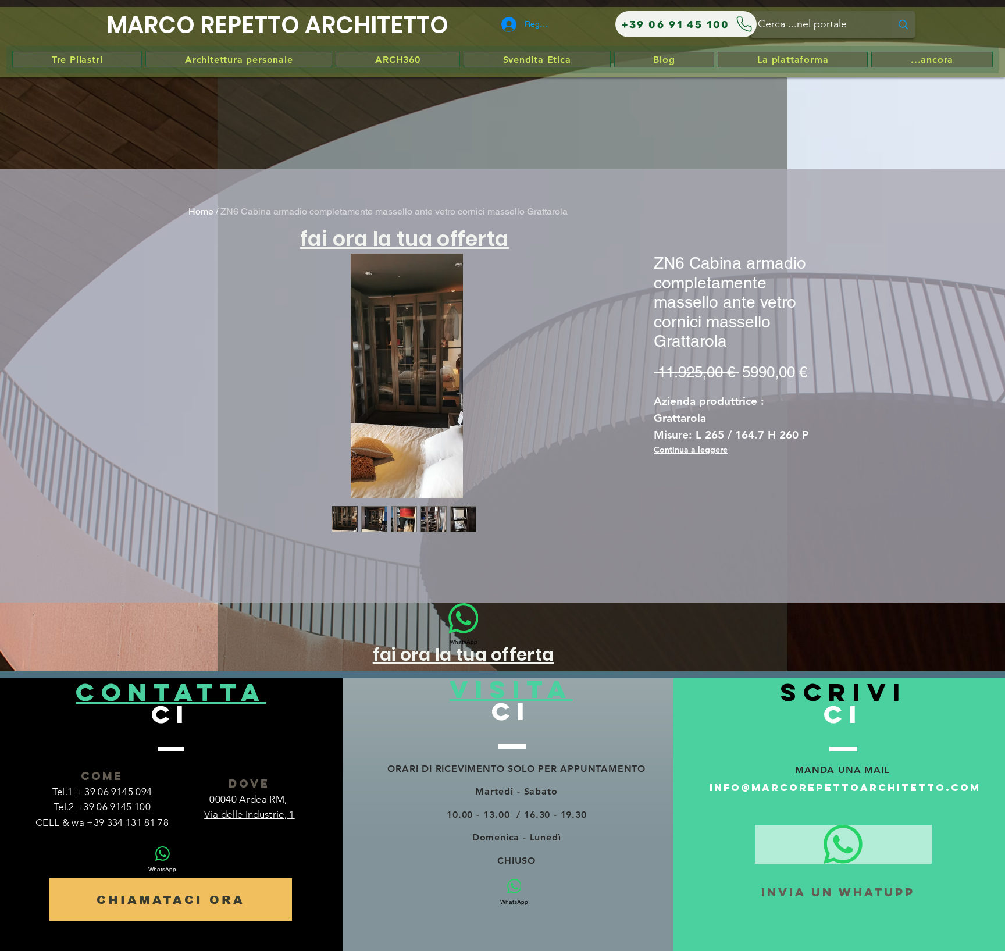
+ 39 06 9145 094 (114, 791)
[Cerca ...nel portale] (903, 24)
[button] (404, 237)
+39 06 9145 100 (114, 807)
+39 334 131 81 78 (128, 822)
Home (200, 211)
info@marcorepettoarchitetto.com (845, 787)
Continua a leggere (691, 449)
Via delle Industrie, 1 (249, 814)
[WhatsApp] (843, 844)
